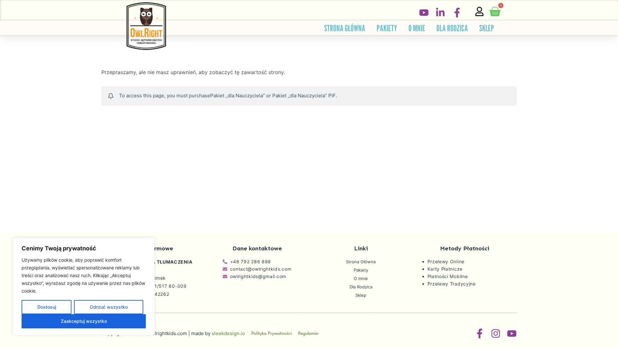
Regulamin (308, 333)
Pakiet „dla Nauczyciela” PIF (304, 95)
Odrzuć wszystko (109, 307)
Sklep (486, 28)
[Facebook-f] (479, 333)
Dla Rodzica (452, 28)
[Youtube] (512, 333)
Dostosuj (46, 307)
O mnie (416, 28)
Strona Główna (344, 28)
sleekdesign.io (228, 333)
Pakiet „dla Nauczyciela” (237, 95)
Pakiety (387, 28)
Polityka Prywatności (271, 333)
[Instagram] (496, 333)
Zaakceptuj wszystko (84, 321)
